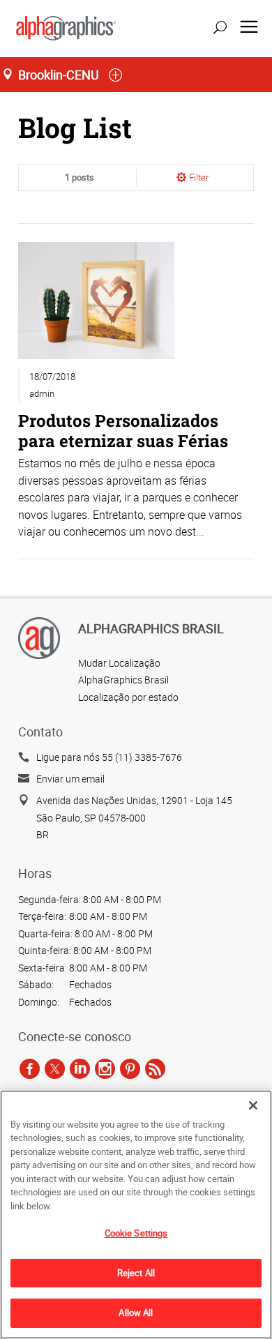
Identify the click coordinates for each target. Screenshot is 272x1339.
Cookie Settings (136, 1233)
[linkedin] (79, 1068)
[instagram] (104, 1068)
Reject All (136, 1272)
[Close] (253, 1105)
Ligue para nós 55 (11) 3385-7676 (109, 757)
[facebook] (29, 1068)
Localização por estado (128, 697)
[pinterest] (130, 1068)
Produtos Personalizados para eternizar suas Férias (123, 430)
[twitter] (54, 1068)
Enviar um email (70, 778)
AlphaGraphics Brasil (123, 679)
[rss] (155, 1068)
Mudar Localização (119, 663)
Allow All (136, 1312)
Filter (199, 177)
